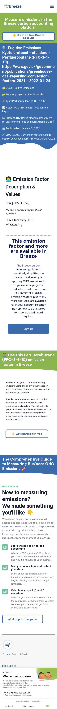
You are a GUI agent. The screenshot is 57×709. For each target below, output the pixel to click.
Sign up (28, 329)
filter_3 (5, 591)
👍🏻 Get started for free (26, 434)
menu (51, 6)
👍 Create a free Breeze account (29, 36)
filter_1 (5, 547)
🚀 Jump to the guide (22, 619)
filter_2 (5, 567)
